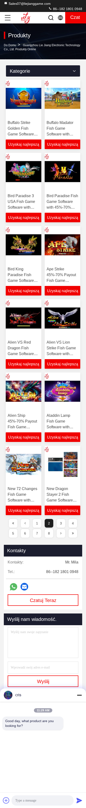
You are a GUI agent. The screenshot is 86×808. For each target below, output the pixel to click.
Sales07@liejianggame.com (30, 4)
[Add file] (6, 800)
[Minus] (79, 695)
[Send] (79, 800)
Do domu (10, 45)
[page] (13, 523)
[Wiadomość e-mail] (24, 587)
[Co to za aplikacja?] (13, 587)
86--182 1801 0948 (67, 9)
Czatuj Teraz (43, 600)
